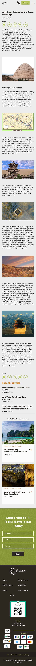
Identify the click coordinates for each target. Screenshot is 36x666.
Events (12, 595)
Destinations (22, 580)
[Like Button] (31, 449)
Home (5, 580)
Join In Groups (23, 590)
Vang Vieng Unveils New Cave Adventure (14, 399)
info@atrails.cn (18, 623)
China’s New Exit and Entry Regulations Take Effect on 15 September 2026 (17, 408)
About (5, 590)
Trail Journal (22, 585)
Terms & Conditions (13, 655)
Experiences (7, 585)
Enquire (25, 3)
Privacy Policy (24, 655)
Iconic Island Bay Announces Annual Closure (16, 390)
